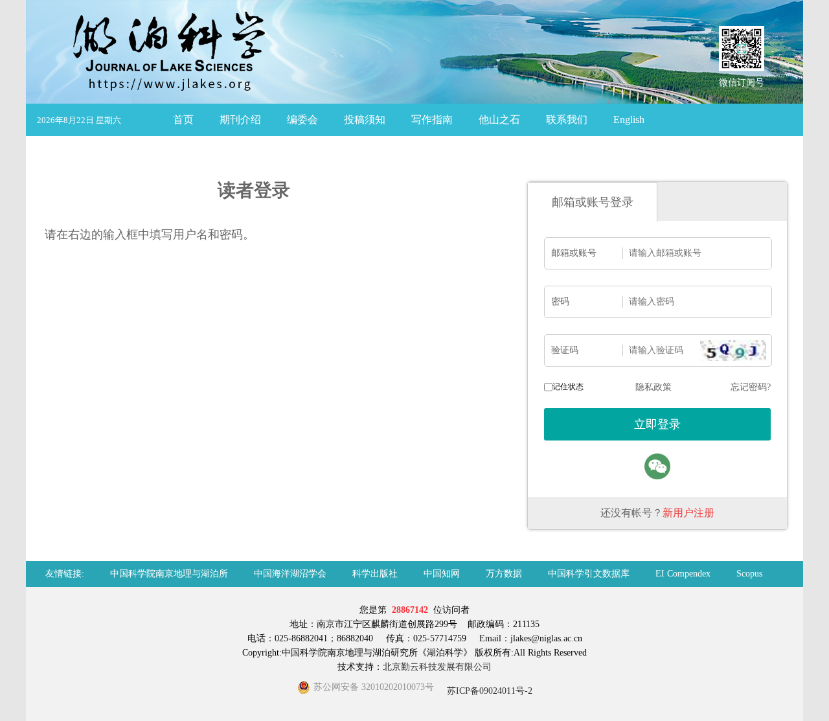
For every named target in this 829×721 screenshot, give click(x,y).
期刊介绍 (240, 119)
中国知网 (442, 573)
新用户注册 (688, 512)
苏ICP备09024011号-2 (488, 691)
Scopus (749, 573)
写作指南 (432, 119)
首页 (183, 119)
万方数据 (504, 573)
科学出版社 (375, 573)
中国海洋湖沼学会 (290, 573)
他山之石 (499, 119)
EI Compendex (682, 573)
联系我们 (566, 119)
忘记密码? (751, 387)
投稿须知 (364, 119)
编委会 (302, 119)
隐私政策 (653, 387)
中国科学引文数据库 (589, 573)
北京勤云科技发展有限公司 (437, 667)
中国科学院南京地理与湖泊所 (169, 573)
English (628, 119)
